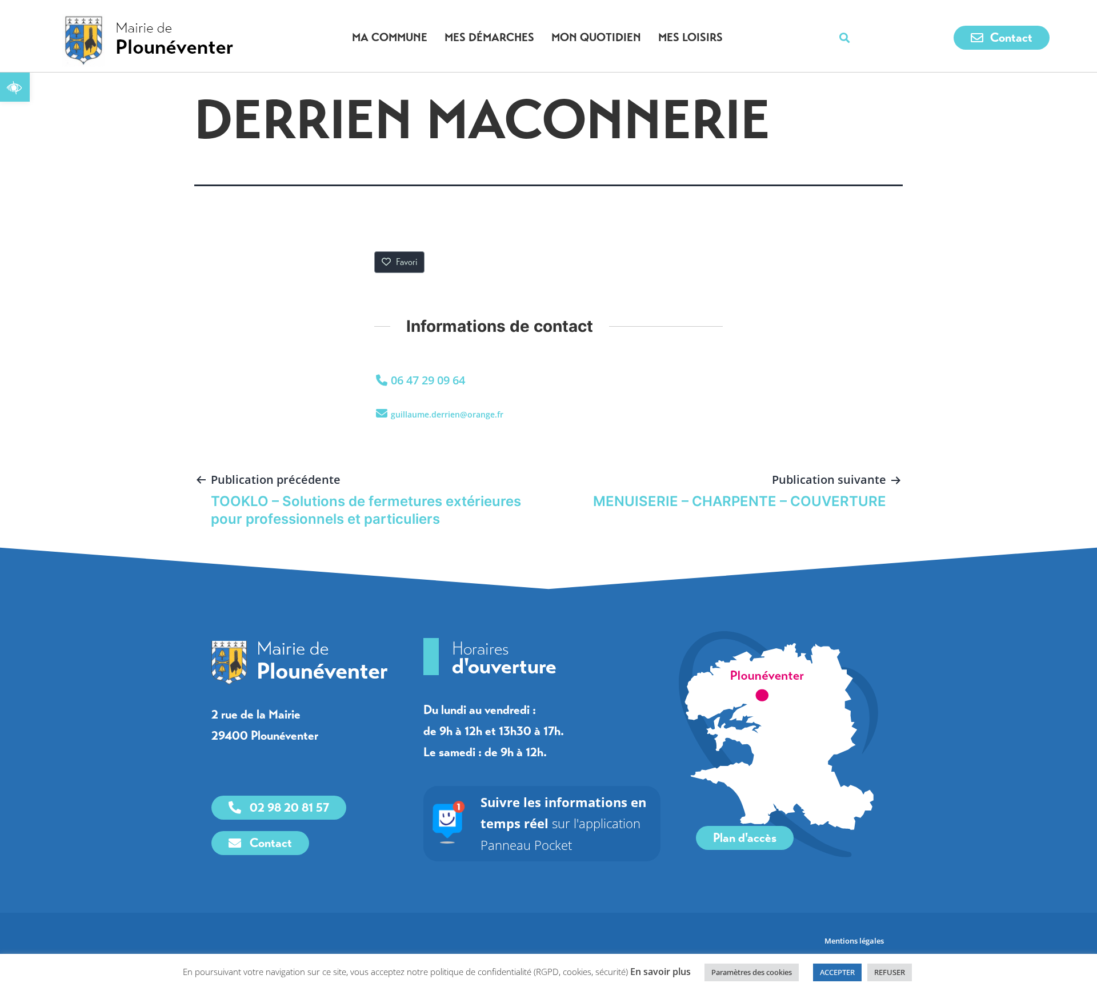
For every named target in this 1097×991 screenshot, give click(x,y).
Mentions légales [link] (855, 941)
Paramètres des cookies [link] (751, 972)
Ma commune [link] (389, 37)
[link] (15, 87)
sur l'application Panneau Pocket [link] (563, 823)
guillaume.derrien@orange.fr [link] (447, 414)
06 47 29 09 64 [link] (428, 380)
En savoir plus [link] (660, 971)
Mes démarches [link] (489, 37)
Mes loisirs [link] (690, 37)
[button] (844, 38)
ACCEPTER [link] (837, 972)
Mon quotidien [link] (596, 37)
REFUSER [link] (889, 972)
